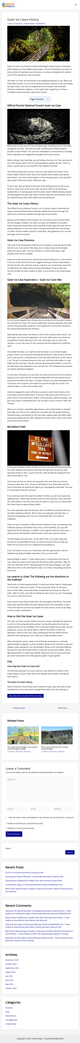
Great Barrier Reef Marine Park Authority (30, 920)
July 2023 (9, 976)
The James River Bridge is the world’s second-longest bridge (22, 748)
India (7, 1012)
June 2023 (9, 980)
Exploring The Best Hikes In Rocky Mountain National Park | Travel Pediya (35, 938)
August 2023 (10, 972)
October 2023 (10, 964)
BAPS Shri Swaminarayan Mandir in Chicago (51, 934)
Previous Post (18, 708)
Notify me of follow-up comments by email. (25, 823)
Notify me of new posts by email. (21, 828)
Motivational (10, 1016)
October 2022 (10, 988)
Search (8, 848)
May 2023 (9, 984)
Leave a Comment (14, 23)
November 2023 (12, 960)
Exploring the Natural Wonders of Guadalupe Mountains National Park (34, 876)
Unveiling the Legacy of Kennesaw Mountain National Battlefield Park (33, 884)
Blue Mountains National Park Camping (25, 696)
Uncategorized (11, 1020)
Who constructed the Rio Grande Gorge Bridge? (54, 748)
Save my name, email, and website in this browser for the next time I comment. (41, 817)
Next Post (63, 708)
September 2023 (12, 968)
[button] (47, 99)
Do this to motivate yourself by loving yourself (24, 872)
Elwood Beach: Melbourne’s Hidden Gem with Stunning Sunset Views (33, 880)
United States (29, 23)
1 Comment (10, 751)
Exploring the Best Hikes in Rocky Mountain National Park (37, 927)
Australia (9, 1008)
